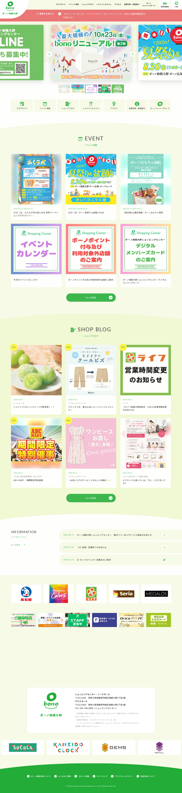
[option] (91, 52)
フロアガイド (61, 4)
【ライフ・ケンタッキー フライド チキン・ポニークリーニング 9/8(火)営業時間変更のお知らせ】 (104, 15)
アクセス (118, 4)
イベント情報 (74, 4)
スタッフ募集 (83, 776)
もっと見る (91, 296)
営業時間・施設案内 (131, 4)
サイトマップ (102, 776)
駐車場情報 (165, 7)
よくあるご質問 (64, 776)
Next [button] (132, 53)
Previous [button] (49, 53)
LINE (176, 7)
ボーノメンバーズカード (149, 4)
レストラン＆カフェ (104, 4)
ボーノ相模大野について (41, 776)
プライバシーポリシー (124, 776)
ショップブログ (87, 4)
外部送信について (148, 776)
